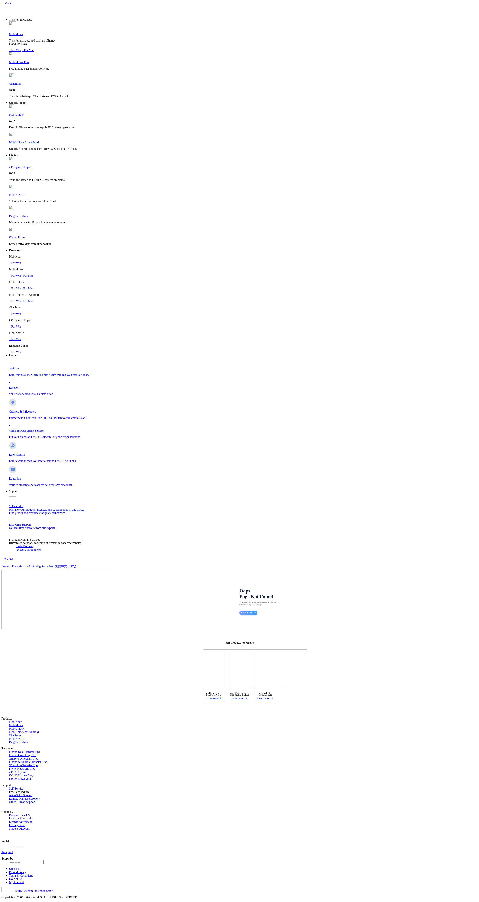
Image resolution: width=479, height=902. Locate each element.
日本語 (72, 566)
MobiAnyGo (16, 194)
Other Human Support (22, 802)
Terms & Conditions (21, 875)
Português (39, 566)
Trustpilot (7, 852)
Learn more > (214, 698)
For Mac (28, 50)
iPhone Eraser (17, 237)
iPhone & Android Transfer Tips (28, 761)
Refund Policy (17, 872)
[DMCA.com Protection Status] (34, 890)
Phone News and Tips (22, 768)
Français (17, 566)
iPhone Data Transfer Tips (24, 751)
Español (27, 566)
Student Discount (19, 828)
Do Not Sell (16, 878)
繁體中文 (61, 566)
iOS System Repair (20, 167)
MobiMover (16, 34)
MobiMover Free (19, 62)
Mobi (7, 3)
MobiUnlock (16, 114)
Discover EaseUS (19, 815)
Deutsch (6, 566)
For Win (15, 50)
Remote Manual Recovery (24, 798)
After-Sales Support (20, 795)
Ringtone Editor (18, 216)
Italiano (49, 566)
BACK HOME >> (248, 613)
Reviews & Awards (20, 818)
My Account (16, 882)
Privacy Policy (17, 825)
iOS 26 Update (18, 772)
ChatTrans (15, 83)
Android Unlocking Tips (23, 758)
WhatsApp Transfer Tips (23, 765)
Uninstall (14, 868)
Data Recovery (25, 546)
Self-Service (16, 788)
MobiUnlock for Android (24, 142)
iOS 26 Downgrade (20, 778)
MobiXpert (15, 721)
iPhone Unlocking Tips (22, 755)
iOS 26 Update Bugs (21, 775)
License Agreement (20, 821)
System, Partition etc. (28, 549)
